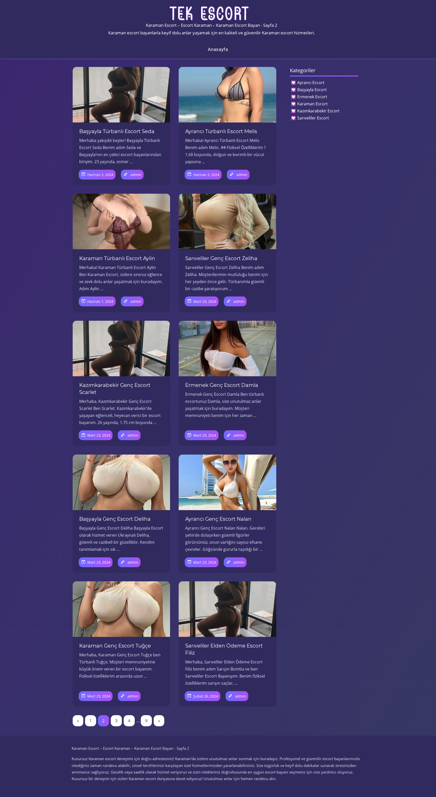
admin (135, 174)
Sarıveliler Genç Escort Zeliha (221, 258)
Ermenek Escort (312, 96)
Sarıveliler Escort (313, 118)
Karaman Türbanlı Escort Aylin (117, 258)
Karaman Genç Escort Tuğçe (115, 646)
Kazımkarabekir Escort (318, 111)
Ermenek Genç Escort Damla (221, 385)
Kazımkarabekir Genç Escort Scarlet (114, 388)
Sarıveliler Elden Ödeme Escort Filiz (224, 649)
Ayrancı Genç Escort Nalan (218, 519)
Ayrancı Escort (310, 82)
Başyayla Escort (312, 89)
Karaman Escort (312, 104)
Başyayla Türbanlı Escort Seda (116, 131)
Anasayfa (218, 49)
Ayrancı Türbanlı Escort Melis (221, 131)
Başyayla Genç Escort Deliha (115, 519)
